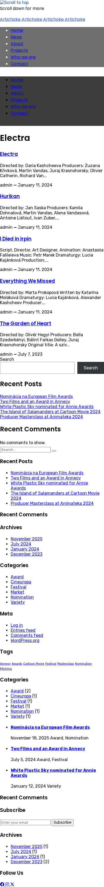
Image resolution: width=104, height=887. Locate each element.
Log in (17, 625)
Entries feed (23, 630)
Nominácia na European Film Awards (36, 396)
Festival (18, 587)
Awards (17, 663)
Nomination (22, 597)
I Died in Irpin (15, 238)
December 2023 (26, 554)
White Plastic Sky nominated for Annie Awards (47, 406)
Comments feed (27, 635)
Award (17, 576)
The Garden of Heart (25, 323)
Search (7, 359)
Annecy (5, 663)
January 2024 (25, 549)
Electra (9, 154)
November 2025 (26, 538)
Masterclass (65, 663)
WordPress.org (25, 640)
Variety (18, 602)
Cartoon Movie (33, 663)
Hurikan (10, 196)
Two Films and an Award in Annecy (35, 401)
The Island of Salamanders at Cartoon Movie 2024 (50, 411)
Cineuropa (21, 581)
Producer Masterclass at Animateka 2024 (41, 416)
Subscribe (62, 822)
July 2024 (21, 544)
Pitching (6, 669)
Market (17, 592)
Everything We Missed (27, 281)
